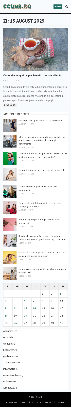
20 (25, 315)
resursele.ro (9, 337)
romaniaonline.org (13, 375)
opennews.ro (10, 331)
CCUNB (39, 397)
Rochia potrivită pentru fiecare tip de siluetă (40, 120)
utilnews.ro (9, 381)
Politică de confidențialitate (37, 402)
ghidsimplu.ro (10, 356)
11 (6, 308)
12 (15, 308)
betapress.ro (10, 349)
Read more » (10, 105)
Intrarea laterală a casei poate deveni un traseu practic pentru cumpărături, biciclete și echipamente (42, 140)
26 (15, 322)
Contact (61, 402)
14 (34, 308)
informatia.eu (10, 368)
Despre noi (11, 402)
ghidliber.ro (9, 343)
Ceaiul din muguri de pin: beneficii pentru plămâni (32, 75)
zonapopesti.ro (11, 362)
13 (25, 308)
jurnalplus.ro (10, 387)
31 (61, 322)
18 (6, 315)
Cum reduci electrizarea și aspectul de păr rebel (42, 170)
